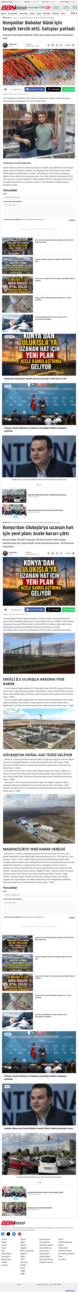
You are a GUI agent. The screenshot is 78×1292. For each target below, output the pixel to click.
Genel (22, 1268)
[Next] (60, 484)
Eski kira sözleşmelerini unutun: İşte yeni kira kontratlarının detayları (51, 318)
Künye (60, 1239)
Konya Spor (24, 13)
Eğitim (22, 1242)
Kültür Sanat (6, 1259)
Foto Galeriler (44, 1242)
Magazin (23, 1248)
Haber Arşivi (63, 1248)
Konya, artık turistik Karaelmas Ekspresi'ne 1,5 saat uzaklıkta (53, 299)
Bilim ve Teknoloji (27, 1251)
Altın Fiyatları (44, 1253)
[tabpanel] (39, 461)
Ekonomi (56, 13)
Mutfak (23, 1265)
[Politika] (39, 404)
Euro (66, 7)
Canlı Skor (62, 1259)
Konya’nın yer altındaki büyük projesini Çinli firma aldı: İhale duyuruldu (54, 241)
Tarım (63, 13)
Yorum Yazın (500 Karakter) (12, 201)
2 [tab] (40, 484)
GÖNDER (72, 220)
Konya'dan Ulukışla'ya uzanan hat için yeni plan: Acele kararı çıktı (35, 378)
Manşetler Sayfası (46, 1245)
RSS (19, 1284)
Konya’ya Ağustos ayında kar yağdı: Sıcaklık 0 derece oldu (53, 260)
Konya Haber (13, 13)
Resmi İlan (47, 13)
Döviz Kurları (44, 1251)
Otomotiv (24, 1262)
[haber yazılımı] (70, 1290)
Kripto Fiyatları (45, 1256)
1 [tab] (37, 484)
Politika (4, 1262)
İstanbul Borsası (45, 1248)
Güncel (3, 13)
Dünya (22, 1239)
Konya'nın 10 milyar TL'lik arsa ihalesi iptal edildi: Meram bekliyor (55, 279)
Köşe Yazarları (44, 1239)
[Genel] (39, 1104)
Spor (3, 1251)
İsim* (5, 194)
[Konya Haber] (39, 354)
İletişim (61, 1245)
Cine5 (60, 1256)
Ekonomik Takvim (46, 1259)
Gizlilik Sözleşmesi (65, 1242)
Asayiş (32, 13)
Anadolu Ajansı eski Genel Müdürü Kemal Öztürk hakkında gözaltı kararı (39, 479)
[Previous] (17, 484)
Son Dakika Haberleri (66, 1253)
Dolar (56, 7)
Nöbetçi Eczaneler (46, 1262)
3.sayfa (4, 1245)
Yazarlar (23, 1245)
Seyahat (23, 1253)
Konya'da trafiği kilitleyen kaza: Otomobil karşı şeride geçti (39, 1177)
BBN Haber (7, 18)
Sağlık (22, 1256)
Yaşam (38, 13)
